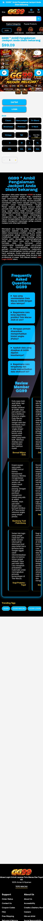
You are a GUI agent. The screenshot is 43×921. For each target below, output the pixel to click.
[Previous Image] (4, 72)
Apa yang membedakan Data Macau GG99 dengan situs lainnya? (21, 300)
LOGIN (14, 109)
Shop (3, 12)
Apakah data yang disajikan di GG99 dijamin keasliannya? (21, 351)
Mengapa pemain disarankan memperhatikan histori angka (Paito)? (20, 334)
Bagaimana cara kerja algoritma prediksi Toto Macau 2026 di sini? (21, 316)
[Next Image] (38, 72)
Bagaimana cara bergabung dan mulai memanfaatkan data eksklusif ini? (21, 368)
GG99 (30, 195)
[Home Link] (16, 12)
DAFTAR (14, 102)
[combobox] (19, 18)
